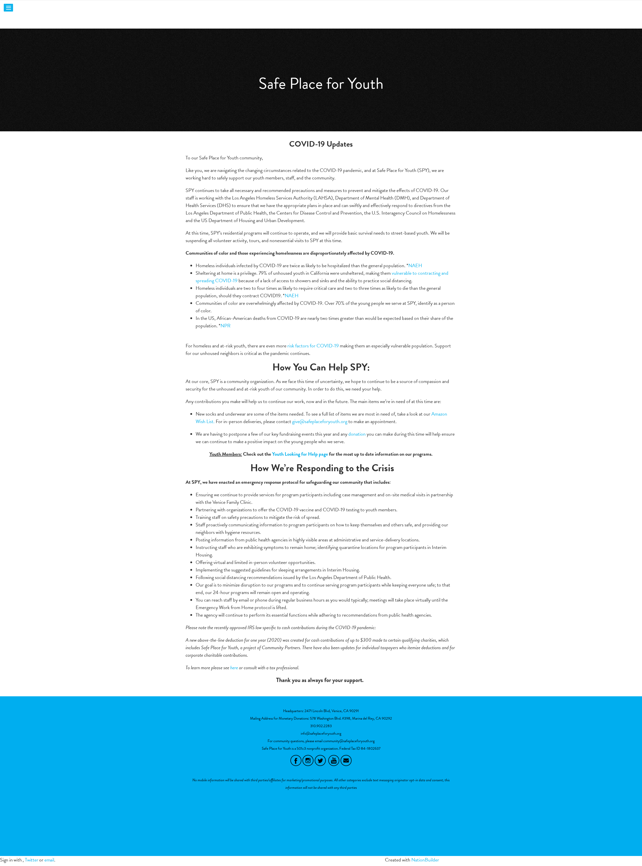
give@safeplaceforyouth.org (319, 421)
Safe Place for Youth (321, 83)
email (49, 859)
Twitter (31, 859)
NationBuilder (425, 859)
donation (357, 434)
